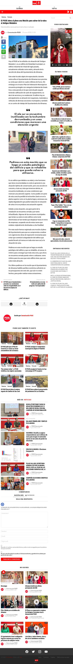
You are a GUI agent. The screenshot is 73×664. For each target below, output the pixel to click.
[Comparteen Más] (3, 56)
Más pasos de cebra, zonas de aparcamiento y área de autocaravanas (61, 240)
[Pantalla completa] (70, 65)
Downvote (37, 304)
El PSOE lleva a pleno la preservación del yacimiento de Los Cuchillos (36, 390)
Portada (9, 343)
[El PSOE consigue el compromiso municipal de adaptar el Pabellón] (36, 338)
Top (3, 572)
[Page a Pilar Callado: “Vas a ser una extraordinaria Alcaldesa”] (61, 198)
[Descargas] (12, 577)
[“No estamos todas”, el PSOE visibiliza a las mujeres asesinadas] (12, 360)
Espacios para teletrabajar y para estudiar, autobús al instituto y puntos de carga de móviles (61, 173)
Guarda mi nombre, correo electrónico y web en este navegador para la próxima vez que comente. (24, 548)
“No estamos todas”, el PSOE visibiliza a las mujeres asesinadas (11, 370)
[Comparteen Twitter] (3, 46)
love (21, 657)
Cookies (53, 657)
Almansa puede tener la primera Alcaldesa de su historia (61, 104)
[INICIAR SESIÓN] (71, 12)
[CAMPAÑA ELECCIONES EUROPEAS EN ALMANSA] (12, 483)
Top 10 (54, 8)
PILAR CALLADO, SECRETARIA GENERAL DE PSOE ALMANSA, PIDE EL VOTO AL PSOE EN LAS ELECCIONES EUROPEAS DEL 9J (35, 466)
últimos (19, 8)
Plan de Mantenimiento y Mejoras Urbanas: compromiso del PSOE (61, 156)
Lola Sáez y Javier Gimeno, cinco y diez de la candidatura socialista (35, 637)
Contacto (46, 657)
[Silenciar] (67, 65)
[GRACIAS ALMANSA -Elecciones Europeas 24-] (12, 455)
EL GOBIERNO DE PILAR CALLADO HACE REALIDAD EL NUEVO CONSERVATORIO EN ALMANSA (60, 263)
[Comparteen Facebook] (3, 41)
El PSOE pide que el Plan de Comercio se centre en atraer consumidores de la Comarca (9, 349)
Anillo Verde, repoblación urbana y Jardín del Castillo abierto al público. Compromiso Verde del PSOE (61, 139)
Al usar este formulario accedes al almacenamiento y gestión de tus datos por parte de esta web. (23, 554)
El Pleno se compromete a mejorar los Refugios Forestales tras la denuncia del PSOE (35, 612)
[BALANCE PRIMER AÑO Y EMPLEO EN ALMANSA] (12, 424)
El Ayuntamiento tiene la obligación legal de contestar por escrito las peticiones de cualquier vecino (11, 638)
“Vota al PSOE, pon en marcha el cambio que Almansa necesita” (61, 88)
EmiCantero (9, 657)
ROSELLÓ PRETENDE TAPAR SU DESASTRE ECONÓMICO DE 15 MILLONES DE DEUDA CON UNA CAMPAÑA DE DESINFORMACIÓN (36, 407)
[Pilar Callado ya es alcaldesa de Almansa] (12, 602)
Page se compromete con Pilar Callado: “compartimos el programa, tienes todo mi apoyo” (61, 223)
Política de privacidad (63, 657)
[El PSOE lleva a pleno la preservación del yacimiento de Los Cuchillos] (36, 381)
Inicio (39, 657)
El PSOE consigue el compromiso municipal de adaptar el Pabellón (35, 348)
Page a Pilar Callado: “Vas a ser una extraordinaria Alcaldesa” (61, 206)
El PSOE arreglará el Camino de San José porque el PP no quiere (35, 370)
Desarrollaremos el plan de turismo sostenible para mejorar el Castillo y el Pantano (61, 121)
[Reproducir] (53, 65)
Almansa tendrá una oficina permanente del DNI (33, 587)
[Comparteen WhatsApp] (3, 51)
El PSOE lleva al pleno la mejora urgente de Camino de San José (10, 390)
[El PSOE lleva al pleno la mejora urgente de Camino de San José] (12, 381)
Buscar (70, 18)
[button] (61, 47)
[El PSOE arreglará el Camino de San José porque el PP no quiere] (36, 360)
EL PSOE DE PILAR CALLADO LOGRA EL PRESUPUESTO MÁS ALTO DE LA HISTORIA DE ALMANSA (61, 285)
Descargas (4, 586)
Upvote (11, 304)
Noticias (4, 343)
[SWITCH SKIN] (68, 12)
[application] (61, 47)
